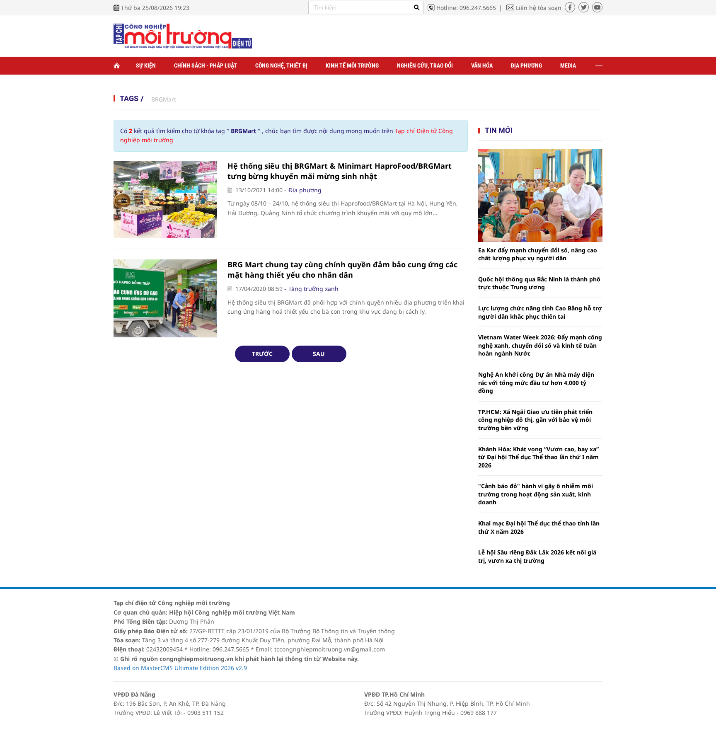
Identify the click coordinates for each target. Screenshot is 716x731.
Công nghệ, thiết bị (281, 65)
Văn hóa (482, 65)
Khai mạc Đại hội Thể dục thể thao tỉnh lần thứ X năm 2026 (539, 527)
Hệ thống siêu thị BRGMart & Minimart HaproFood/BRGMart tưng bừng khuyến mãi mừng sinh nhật (339, 171)
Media (568, 65)
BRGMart (163, 99)
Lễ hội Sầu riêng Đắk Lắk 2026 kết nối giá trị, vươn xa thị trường (537, 556)
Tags (129, 98)
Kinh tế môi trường (352, 65)
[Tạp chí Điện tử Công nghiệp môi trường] (183, 35)
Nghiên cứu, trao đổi (425, 65)
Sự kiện (146, 65)
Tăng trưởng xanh (313, 289)
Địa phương (526, 65)
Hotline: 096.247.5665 (466, 8)
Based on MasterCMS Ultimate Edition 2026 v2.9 (180, 668)
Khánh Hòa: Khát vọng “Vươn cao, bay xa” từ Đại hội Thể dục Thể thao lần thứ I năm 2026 (538, 457)
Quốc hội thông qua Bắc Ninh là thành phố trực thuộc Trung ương (539, 283)
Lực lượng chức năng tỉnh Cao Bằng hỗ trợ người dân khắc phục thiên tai (540, 312)
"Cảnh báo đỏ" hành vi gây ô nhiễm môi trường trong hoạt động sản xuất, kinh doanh (535, 494)
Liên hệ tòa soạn (538, 8)
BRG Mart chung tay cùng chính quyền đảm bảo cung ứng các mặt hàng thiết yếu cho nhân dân (342, 269)
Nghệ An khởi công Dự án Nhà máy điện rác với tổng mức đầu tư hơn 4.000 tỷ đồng (536, 382)
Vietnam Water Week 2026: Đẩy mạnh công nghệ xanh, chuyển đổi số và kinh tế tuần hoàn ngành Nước (540, 345)
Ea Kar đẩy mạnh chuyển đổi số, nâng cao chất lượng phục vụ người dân (537, 254)
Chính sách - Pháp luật (205, 65)
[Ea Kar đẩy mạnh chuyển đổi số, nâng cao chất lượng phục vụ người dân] (540, 195)
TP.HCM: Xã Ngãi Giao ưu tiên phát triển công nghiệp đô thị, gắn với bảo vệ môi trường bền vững (535, 420)
